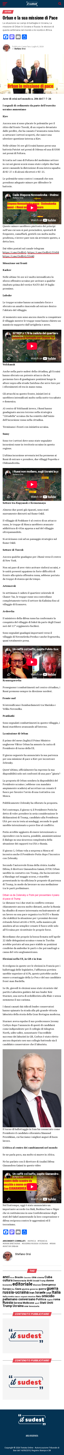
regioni (50, 1300)
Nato (38, 1296)
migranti (24, 1297)
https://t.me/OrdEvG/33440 (18, 256)
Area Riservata (32, 1435)
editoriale (22, 1284)
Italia (56, 1292)
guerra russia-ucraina (35, 1244)
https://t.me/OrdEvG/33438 (43, 252)
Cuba (48, 1277)
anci (6, 1277)
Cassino (27, 1277)
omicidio (48, 1296)
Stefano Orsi (19, 49)
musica (31, 1296)
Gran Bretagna (12, 1244)
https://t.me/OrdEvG (14, 252)
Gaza (18, 1288)
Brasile (19, 1277)
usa (26, 1306)
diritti (29, 1280)
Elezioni (37, 1285)
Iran (53, 1244)
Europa (7, 1288)
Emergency (49, 1284)
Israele (40, 1292)
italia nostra (8, 1296)
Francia (43, 1241)
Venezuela (34, 1306)
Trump (7, 1306)
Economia (7, 1285)
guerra (42, 1288)
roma (56, 1299)
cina (34, 1277)
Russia (8, 1302)
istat (48, 1292)
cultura (8, 1280)
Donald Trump (39, 1281)
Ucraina (18, 1306)
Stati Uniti (46, 1302)
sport (37, 1303)
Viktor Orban (11, 1246)
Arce (12, 1278)
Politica (41, 1299)
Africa (32, 1241)
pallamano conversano (19, 1299)
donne (50, 1280)
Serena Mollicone (24, 1302)
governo (34, 1289)
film (12, 1289)
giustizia (25, 1289)
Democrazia (19, 1280)
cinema (40, 1277)
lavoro (17, 1297)
